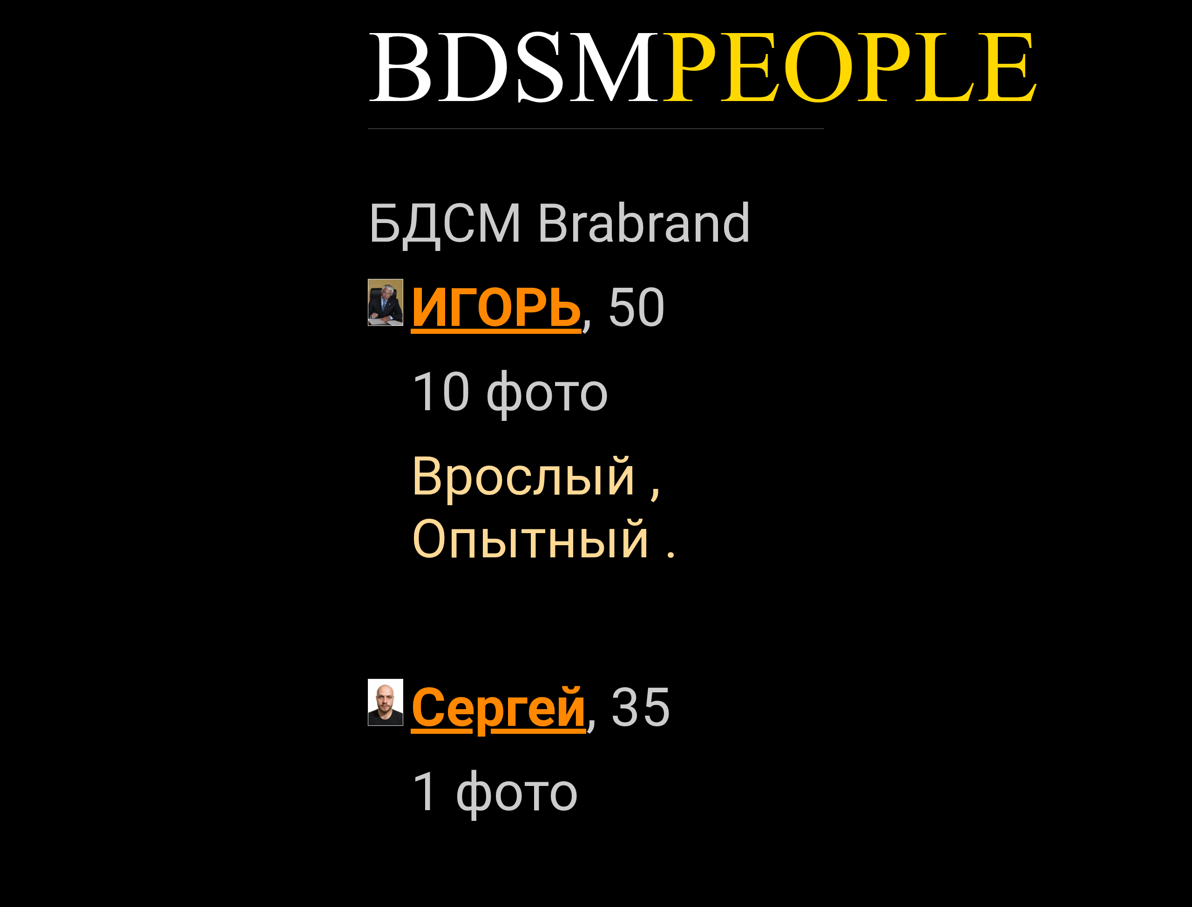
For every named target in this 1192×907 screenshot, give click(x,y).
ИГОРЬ (496, 307)
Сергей (498, 707)
